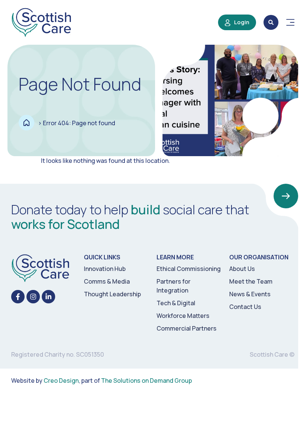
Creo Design (61, 380)
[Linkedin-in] (48, 296)
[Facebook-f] (18, 296)
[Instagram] (33, 296)
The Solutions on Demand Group (146, 380)
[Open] (290, 22)
